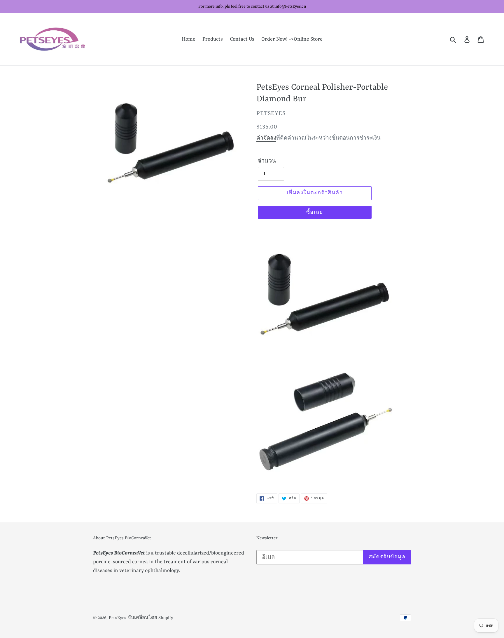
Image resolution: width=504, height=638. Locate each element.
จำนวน (267, 161)
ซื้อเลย (314, 212)
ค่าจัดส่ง (266, 138)
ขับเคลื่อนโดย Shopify (150, 618)
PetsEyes (117, 618)
